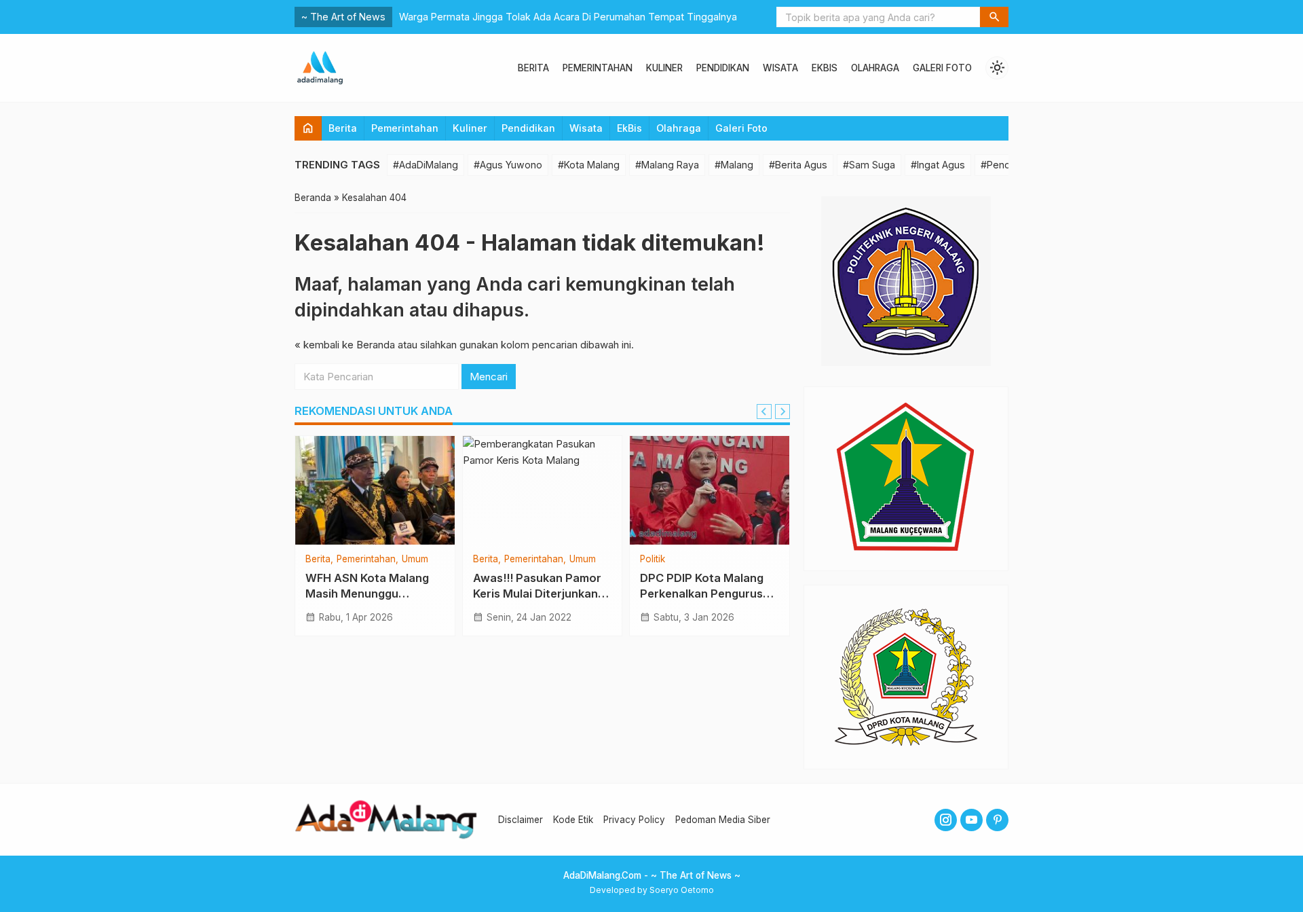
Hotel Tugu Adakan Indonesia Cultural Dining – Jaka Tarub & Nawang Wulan (569, 16)
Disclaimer (520, 819)
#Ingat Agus (938, 164)
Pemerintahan (597, 67)
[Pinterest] (997, 820)
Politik (652, 559)
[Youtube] (971, 820)
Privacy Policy (634, 819)
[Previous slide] (764, 411)
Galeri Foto (942, 67)
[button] (994, 17)
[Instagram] (945, 820)
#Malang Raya (667, 164)
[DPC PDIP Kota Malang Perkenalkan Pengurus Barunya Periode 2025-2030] (709, 490)
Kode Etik (573, 819)
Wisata (780, 67)
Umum (415, 559)
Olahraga (875, 67)
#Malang (734, 164)
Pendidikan (722, 67)
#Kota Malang (589, 164)
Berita (533, 67)
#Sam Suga (869, 164)
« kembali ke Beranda (345, 344)
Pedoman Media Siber (722, 819)
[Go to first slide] (782, 411)
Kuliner (664, 67)
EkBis (824, 67)
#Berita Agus (798, 164)
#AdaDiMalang (425, 164)
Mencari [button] (489, 376)
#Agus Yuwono (508, 164)
